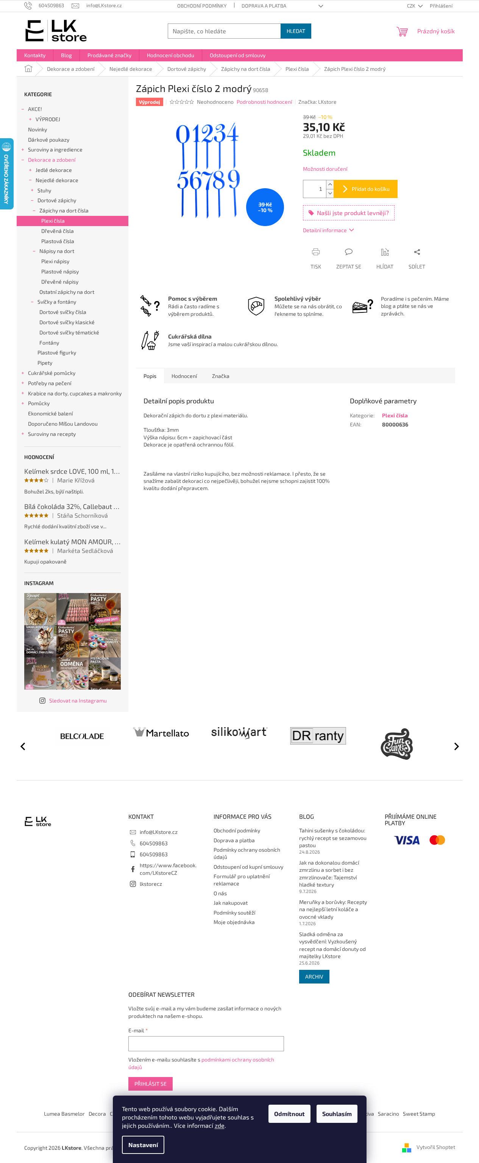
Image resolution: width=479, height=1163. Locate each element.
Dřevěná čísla (57, 231)
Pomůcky (39, 403)
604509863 (154, 843)
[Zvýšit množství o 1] (330, 184)
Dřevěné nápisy (59, 281)
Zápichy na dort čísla (64, 210)
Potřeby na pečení (49, 383)
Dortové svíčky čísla (62, 312)
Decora (97, 1113)
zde (220, 1125)
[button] (453, 746)
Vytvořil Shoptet (436, 1147)
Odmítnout (289, 1113)
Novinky (37, 129)
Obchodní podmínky (201, 6)
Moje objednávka (234, 922)
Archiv (314, 976)
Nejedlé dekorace (57, 180)
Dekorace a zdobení (51, 159)
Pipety (44, 362)
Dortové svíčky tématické (69, 332)
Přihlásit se (150, 1083)
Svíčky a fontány (56, 301)
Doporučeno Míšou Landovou (63, 423)
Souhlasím (337, 1113)
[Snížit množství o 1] (330, 193)
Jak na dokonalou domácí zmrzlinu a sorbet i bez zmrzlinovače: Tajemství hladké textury (329, 873)
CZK (412, 6)
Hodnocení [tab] (184, 376)
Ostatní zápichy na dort (66, 292)
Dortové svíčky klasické (67, 322)
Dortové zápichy (56, 200)
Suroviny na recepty (52, 434)
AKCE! (35, 109)
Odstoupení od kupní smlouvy (248, 866)
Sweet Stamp (419, 1113)
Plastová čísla (57, 241)
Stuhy (44, 190)
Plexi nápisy (55, 261)
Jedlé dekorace (54, 170)
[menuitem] (35, 55)
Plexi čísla (53, 220)
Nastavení (143, 1144)
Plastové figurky (56, 352)
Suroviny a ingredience (55, 149)
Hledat (296, 31)
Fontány (49, 342)
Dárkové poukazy (48, 139)
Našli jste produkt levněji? (353, 212)
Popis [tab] (150, 376)
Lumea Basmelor (64, 1113)
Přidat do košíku (371, 189)
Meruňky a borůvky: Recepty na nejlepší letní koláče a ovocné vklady (333, 909)
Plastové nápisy (60, 271)
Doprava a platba (264, 6)
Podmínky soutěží (234, 912)
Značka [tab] (220, 376)
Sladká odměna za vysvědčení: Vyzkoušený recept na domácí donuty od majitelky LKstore (332, 945)
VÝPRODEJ (48, 119)
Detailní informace (325, 230)
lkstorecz (151, 883)
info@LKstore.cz (159, 832)
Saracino (388, 1113)
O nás (220, 893)
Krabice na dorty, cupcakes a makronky (75, 393)
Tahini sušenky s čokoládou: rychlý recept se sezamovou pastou (333, 837)
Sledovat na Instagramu (78, 700)
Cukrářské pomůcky (51, 373)
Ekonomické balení (50, 413)
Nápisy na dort (56, 251)
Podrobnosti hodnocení (264, 101)
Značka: (317, 101)
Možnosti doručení (325, 168)
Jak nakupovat (231, 902)
